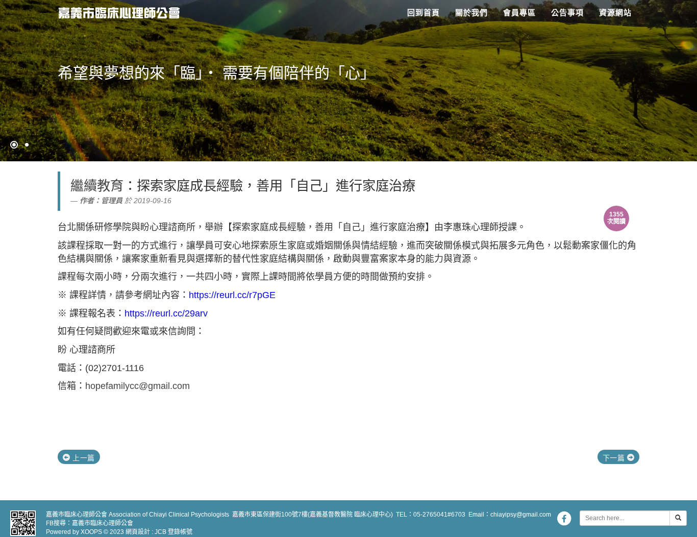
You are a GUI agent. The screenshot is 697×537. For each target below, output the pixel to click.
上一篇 (82, 458)
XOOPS (91, 531)
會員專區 (519, 12)
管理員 (111, 201)
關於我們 (471, 12)
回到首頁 (423, 12)
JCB (160, 531)
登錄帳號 (180, 531)
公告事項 (567, 12)
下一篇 (615, 458)
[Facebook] (564, 518)
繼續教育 (96, 185)
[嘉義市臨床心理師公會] (115, 10)
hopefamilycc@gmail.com (137, 386)
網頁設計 (138, 531)
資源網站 (615, 12)
